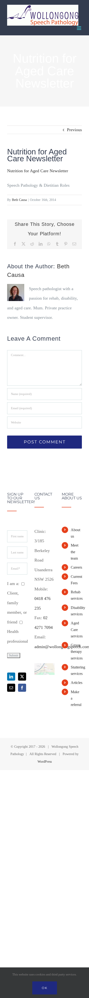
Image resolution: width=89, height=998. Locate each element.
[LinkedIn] (11, 677)
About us (75, 533)
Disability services (76, 611)
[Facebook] (22, 688)
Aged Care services (76, 629)
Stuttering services (76, 670)
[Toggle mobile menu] (79, 28)
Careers (76, 567)
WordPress (44, 761)
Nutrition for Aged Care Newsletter (37, 170)
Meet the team (74, 551)
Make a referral (76, 698)
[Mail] (11, 688)
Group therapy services (76, 651)
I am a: (13, 583)
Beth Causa (19, 200)
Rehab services (76, 595)
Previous (74, 129)
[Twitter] (22, 677)
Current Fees (76, 580)
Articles (76, 683)
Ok (44, 988)
